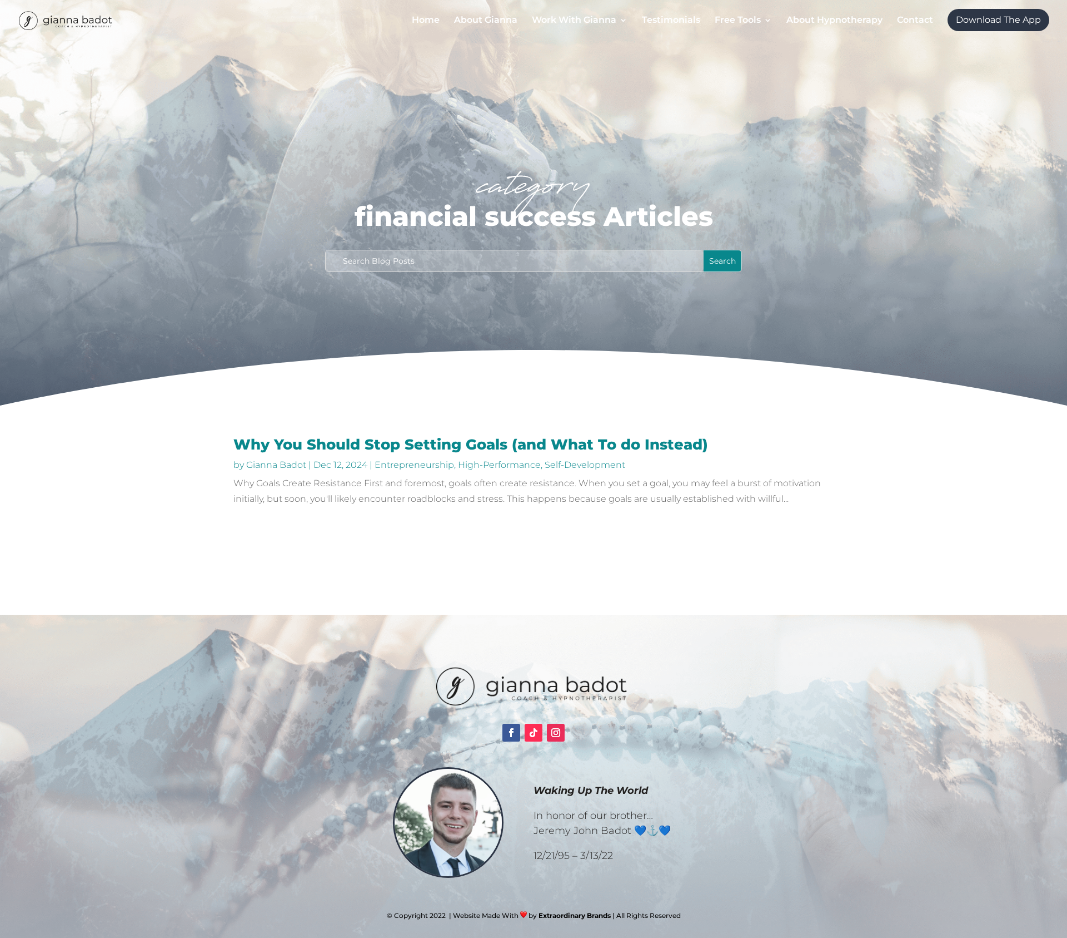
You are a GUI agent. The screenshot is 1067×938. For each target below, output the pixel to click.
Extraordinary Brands (575, 915)
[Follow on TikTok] (533, 733)
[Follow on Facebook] (511, 733)
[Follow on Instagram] (556, 733)
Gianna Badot (276, 465)
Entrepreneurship (414, 465)
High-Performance (499, 465)
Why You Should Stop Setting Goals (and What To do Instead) (470, 444)
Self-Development (585, 465)
